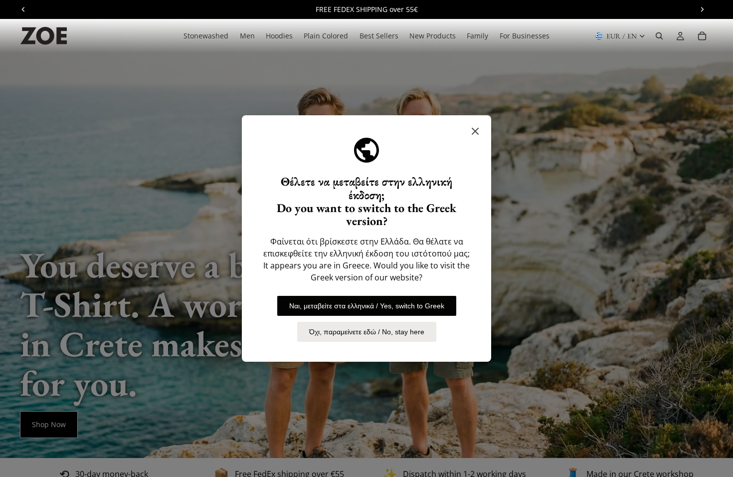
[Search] (659, 36)
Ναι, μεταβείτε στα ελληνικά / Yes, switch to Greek (366, 306)
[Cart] (702, 36)
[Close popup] (475, 131)
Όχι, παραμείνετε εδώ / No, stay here (366, 332)
